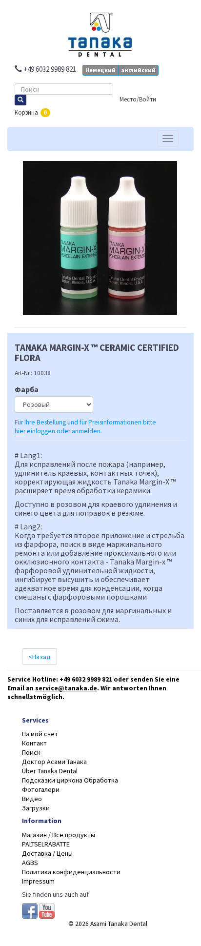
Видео (32, 798)
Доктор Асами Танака (54, 761)
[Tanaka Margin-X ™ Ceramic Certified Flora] (100, 222)
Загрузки (36, 808)
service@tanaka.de (66, 688)
